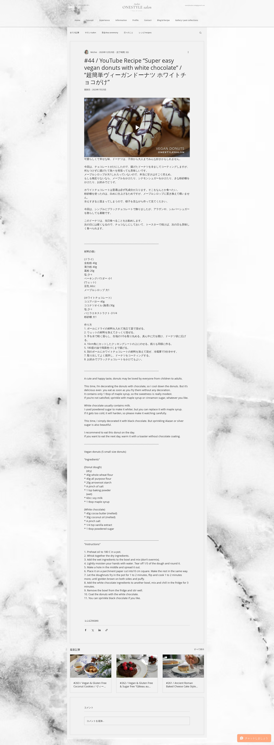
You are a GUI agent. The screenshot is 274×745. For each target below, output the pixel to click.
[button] (200, 32)
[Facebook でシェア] (85, 630)
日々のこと (128, 32)
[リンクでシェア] (106, 630)
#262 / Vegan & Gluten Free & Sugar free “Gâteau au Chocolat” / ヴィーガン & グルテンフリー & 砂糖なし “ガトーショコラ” (136, 684)
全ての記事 (74, 32)
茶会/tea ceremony (110, 32)
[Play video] (137, 127)
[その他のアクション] (188, 52)
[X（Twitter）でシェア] (92, 630)
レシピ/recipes (145, 32)
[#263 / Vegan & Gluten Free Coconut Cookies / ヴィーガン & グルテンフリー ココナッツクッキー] (90, 666)
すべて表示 (199, 649)
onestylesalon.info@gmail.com (195, 5)
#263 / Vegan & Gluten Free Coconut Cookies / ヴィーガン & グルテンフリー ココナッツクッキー (89, 684)
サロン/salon (90, 32)
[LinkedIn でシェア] (99, 630)
